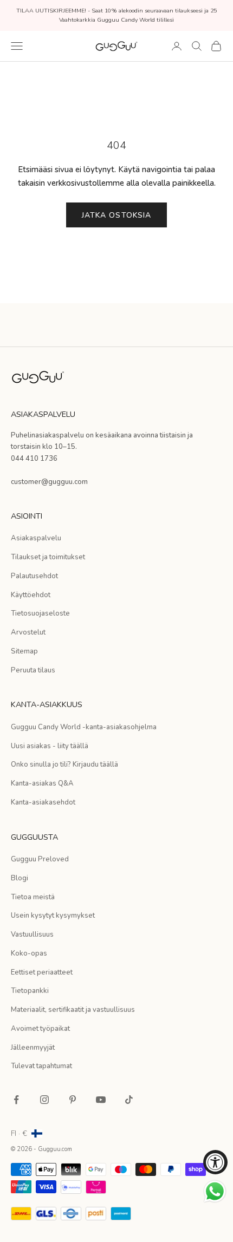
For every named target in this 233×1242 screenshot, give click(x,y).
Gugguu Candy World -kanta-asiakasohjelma (84, 727)
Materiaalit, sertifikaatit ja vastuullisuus (73, 1010)
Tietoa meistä (33, 897)
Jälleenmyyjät (33, 1048)
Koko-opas (29, 953)
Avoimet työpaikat (40, 1029)
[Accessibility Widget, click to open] (215, 1162)
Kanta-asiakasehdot (43, 802)
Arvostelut (28, 632)
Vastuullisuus (32, 934)
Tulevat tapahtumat (41, 1066)
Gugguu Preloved (40, 859)
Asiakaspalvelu (36, 538)
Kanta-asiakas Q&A (42, 783)
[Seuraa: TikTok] (129, 1099)
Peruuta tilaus (33, 670)
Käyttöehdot (30, 595)
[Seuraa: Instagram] (44, 1099)
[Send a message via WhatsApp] (215, 1191)
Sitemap (24, 651)
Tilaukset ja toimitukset (48, 557)
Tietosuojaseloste (40, 613)
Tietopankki (30, 991)
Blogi (19, 878)
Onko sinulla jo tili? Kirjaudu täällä (64, 764)
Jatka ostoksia (117, 215)
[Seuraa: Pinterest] (72, 1099)
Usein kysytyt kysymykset (53, 915)
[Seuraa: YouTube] (100, 1099)
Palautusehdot (34, 576)
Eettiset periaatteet (42, 972)
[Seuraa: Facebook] (16, 1099)
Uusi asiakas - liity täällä (49, 746)
